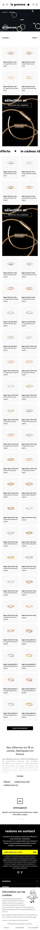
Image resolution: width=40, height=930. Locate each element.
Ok (34, 852)
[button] (7, 4)
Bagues (7, 782)
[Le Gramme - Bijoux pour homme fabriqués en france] (20, 5)
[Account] (33, 5)
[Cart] (37, 5)
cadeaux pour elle (22, 782)
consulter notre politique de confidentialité (15, 920)
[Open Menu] (3, 4)
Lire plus (20, 776)
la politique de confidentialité (19, 860)
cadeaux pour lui (11, 785)
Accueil (4, 12)
